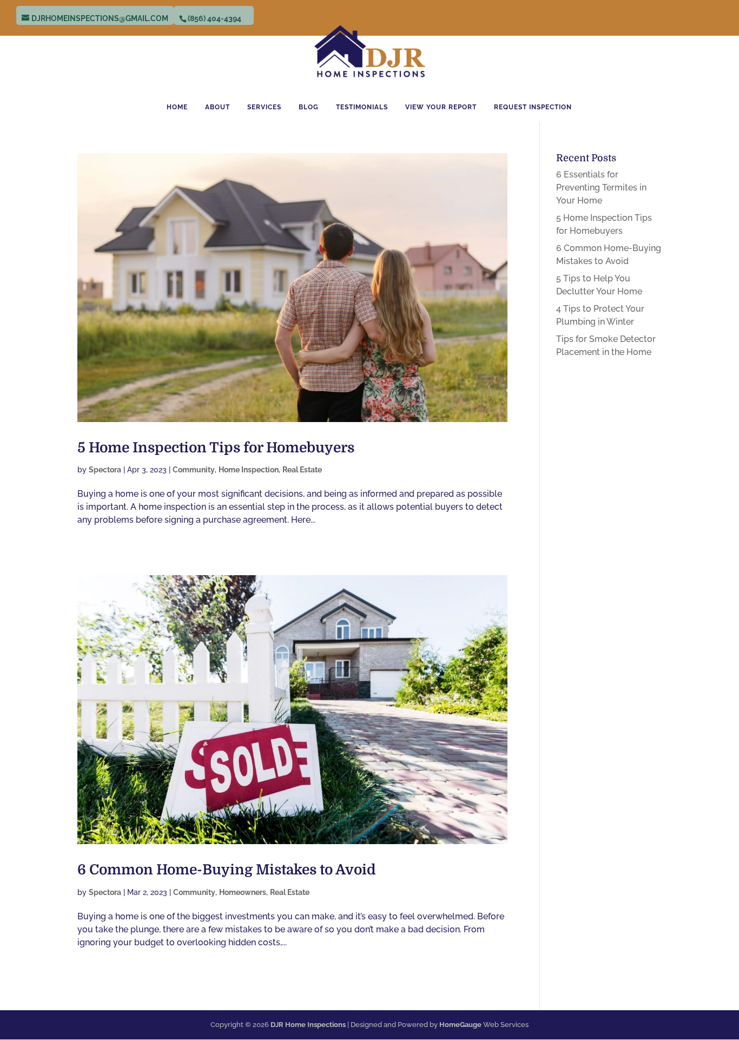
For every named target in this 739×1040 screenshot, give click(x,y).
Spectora (105, 469)
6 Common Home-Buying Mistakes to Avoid (226, 870)
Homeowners (242, 892)
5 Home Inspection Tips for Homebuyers (215, 448)
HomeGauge (460, 1025)
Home (177, 107)
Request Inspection (533, 107)
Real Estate (302, 469)
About (217, 107)
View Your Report (441, 107)
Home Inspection (249, 469)
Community (194, 469)
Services (264, 107)
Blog (309, 107)
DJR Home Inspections (308, 1025)
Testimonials (362, 107)
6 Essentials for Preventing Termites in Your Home (601, 187)
